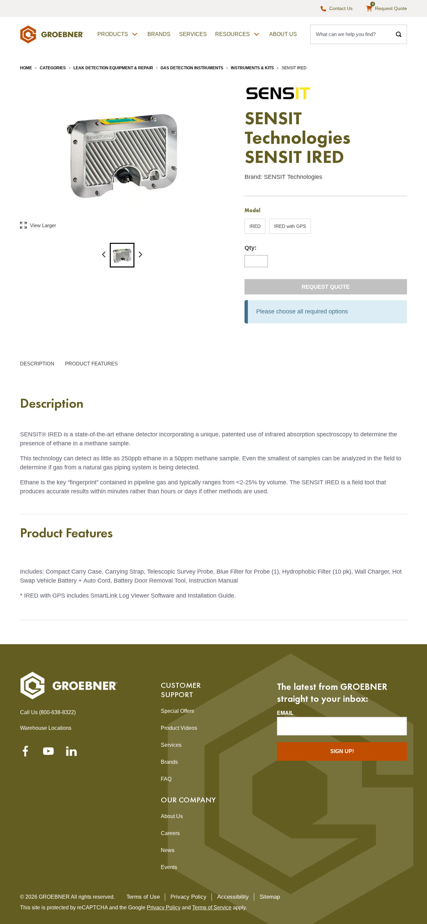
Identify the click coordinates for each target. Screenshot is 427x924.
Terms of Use (143, 897)
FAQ (166, 779)
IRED (255, 228)
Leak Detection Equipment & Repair (113, 68)
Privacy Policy (188, 897)
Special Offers (177, 711)
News (167, 850)
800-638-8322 (57, 712)
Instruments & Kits (252, 68)
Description (37, 363)
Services (193, 34)
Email (285, 712)
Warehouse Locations (45, 728)
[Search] (399, 34)
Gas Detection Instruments (191, 68)
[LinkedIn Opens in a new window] (71, 753)
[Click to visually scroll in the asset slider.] (104, 255)
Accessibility (233, 897)
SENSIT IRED (294, 68)
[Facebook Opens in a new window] (25, 753)
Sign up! (342, 751)
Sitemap (270, 897)
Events (169, 867)
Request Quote (326, 287)
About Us (283, 34)
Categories (53, 68)
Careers (170, 833)
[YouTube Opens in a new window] (48, 753)
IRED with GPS (290, 228)
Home (26, 68)
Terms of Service (212, 907)
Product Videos (179, 728)
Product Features (91, 363)
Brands (158, 34)
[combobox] (351, 34)
